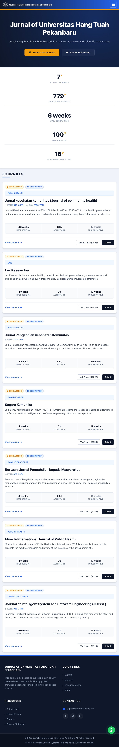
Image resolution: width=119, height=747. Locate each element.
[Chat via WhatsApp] (111, 730)
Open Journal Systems (48, 742)
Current (68, 675)
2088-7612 (39, 205)
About (67, 690)
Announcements (72, 685)
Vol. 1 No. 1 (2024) (89, 442)
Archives (68, 680)
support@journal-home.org (80, 708)
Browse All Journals (44, 52)
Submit (108, 242)
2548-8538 (17, 205)
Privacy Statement (16, 724)
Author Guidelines (80, 52)
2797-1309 (17, 339)
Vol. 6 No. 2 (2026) (89, 377)
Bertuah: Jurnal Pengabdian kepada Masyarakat (42, 470)
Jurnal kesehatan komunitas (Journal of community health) (51, 200)
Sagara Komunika (18, 405)
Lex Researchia (17, 270)
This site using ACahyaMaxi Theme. (77, 742)
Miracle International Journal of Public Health (40, 539)
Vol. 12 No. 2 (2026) (88, 242)
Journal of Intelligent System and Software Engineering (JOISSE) (55, 604)
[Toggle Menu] (113, 5)
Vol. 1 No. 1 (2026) (89, 307)
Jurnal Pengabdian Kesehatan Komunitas (37, 335)
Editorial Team (14, 714)
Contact (11, 719)
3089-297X (17, 474)
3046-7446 (17, 608)
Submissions (13, 709)
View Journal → (13, 242)
